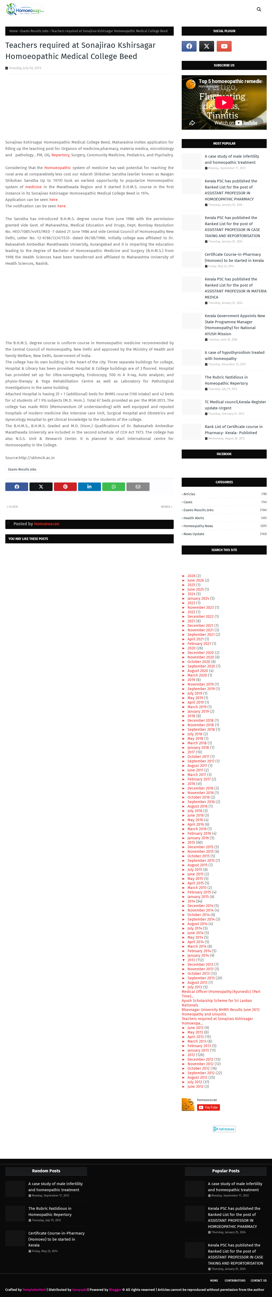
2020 (192, 648)
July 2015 (195, 869)
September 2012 (202, 1073)
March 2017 (197, 775)
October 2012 (199, 1068)
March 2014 (197, 946)
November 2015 (201, 851)
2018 (192, 716)
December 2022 (201, 616)
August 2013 (198, 982)
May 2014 (196, 937)
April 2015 (196, 883)
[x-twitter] (206, 46)
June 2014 (196, 933)
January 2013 (199, 1050)
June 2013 (196, 1028)
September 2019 (202, 689)
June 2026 (196, 580)
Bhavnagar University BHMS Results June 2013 (221, 1010)
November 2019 (201, 684)
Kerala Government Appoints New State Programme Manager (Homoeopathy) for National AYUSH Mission (235, 324)
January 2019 (199, 711)
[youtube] (224, 46)
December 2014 (201, 906)
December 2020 (201, 652)
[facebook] (189, 46)
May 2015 (196, 878)
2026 (192, 576)
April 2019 (196, 702)
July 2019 (195, 693)
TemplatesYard (34, 1290)
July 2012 (195, 1082)
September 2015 (202, 860)
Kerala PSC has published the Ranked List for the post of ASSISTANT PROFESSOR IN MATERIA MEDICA (236, 288)
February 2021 (200, 643)
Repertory (60, 155)
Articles (225, 494)
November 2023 (201, 607)
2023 (192, 603)
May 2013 (196, 1032)
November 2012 (201, 1064)
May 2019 (196, 698)
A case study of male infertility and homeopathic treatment (232, 159)
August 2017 (198, 765)
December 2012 (201, 1059)
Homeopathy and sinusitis (204, 1014)
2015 (192, 842)
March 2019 (197, 707)
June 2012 (196, 1086)
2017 (192, 752)
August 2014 (198, 924)
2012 (192, 1055)
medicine (33, 186)
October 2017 (199, 756)
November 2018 (201, 725)
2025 (192, 585)
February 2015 (200, 892)
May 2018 (196, 738)
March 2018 (198, 743)
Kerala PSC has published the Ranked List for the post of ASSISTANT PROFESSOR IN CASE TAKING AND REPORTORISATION (232, 226)
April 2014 (196, 942)
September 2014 (202, 919)
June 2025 (196, 589)
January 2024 (199, 598)
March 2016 (197, 829)
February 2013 (200, 1046)
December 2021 (201, 625)
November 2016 (201, 793)
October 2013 (199, 973)
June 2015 (196, 874)
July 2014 (195, 928)
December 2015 (201, 847)
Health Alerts (225, 518)
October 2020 (199, 662)
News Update (225, 534)
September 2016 (202, 802)
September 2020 (202, 666)
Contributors (235, 1280)
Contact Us (259, 1280)
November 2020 (201, 657)
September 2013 (202, 978)
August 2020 (198, 671)
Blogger (115, 1290)
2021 (192, 621)
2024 (192, 594)
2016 (192, 784)
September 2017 (201, 761)
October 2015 (199, 856)
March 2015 (197, 887)
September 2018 (202, 729)
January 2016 (199, 838)
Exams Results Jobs (34, 31)
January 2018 (199, 747)
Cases (225, 502)
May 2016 (196, 820)
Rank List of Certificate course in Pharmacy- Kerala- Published (234, 429)
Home (13, 31)
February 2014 (200, 951)
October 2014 (199, 915)
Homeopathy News (225, 526)
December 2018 (201, 720)
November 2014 (201, 910)
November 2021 (201, 630)
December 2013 (201, 964)
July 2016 (195, 811)
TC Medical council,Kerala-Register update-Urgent (235, 405)
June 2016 (196, 815)
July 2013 (195, 987)
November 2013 (201, 969)
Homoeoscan (46, 523)
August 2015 (198, 865)
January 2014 (199, 955)
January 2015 (199, 897)
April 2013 (196, 1037)
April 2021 (196, 639)
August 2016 (198, 806)
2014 (192, 901)
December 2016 (201, 788)
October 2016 (199, 797)
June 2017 (196, 770)
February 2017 (200, 779)
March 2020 (198, 675)
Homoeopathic (57, 167)
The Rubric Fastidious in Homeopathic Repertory (226, 380)
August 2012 (198, 1077)
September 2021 (202, 634)
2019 (192, 680)
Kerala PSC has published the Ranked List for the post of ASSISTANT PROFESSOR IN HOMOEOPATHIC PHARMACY (231, 190)
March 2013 (197, 1041)
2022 (192, 612)
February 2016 (200, 833)
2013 (192, 960)
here (53, 199)
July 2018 (195, 734)
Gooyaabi (79, 1290)
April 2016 (196, 824)
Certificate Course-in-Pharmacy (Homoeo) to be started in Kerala (234, 257)
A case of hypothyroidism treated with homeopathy (235, 355)
